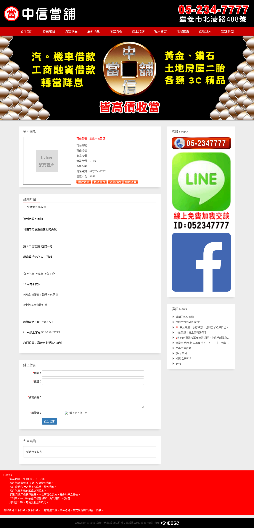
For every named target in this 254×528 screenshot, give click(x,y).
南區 (143, 522)
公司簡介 (26, 31)
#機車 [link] (39, 274)
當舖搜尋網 (132, 522)
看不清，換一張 (78, 412)
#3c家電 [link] (53, 294)
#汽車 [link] (30, 274)
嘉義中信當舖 (183, 348)
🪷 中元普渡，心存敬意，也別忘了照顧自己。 (202, 327)
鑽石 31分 (181, 353)
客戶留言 (160, 31)
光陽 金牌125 (183, 358)
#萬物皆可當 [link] (39, 305)
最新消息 (93, 31)
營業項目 (49, 31)
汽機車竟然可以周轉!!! (188, 322)
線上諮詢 (138, 31)
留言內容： (35, 397)
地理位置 (182, 31)
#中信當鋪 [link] (33, 246)
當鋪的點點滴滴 (185, 316)
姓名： (37, 373)
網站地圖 (153, 522)
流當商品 (71, 31)
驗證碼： (36, 412)
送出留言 (49, 421)
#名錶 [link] (43, 294)
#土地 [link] (27, 305)
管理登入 (205, 31)
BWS (178, 363)
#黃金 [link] (27, 294)
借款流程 (116, 31)
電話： (37, 381)
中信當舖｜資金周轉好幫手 (191, 332)
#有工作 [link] (50, 274)
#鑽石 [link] (35, 294)
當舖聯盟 (227, 31)
